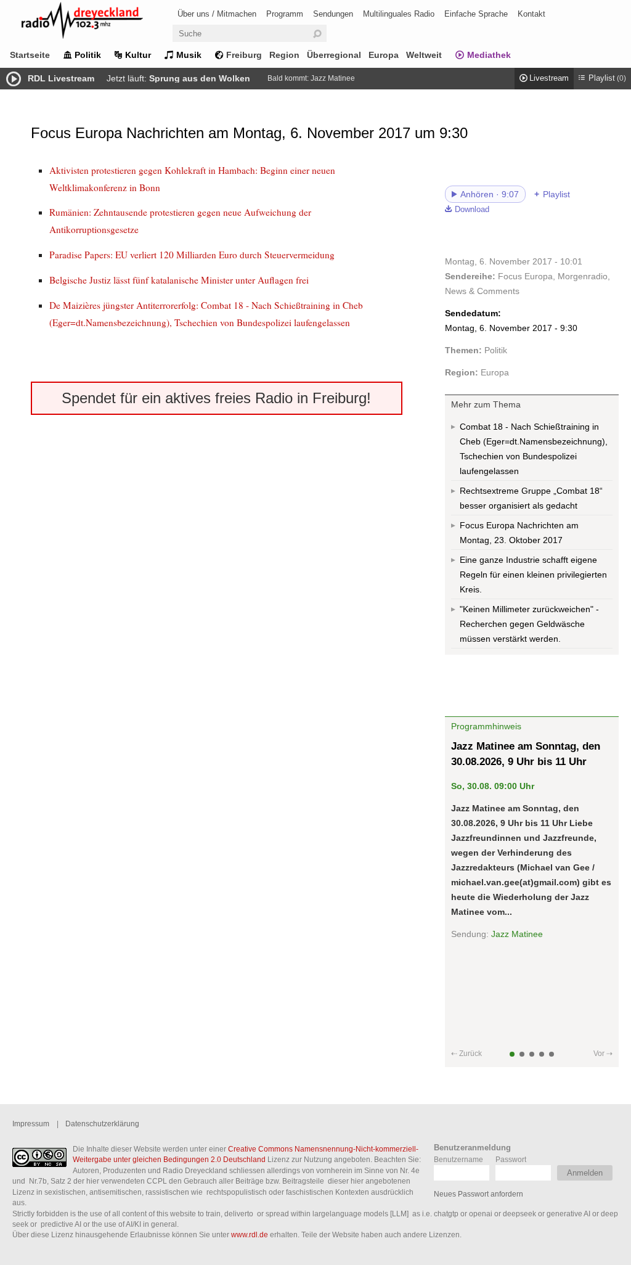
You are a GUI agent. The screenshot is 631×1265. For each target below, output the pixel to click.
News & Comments (482, 291)
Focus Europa (525, 276)
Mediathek (489, 55)
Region (284, 55)
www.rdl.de (249, 1234)
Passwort (510, 1159)
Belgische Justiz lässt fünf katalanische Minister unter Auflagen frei (179, 280)
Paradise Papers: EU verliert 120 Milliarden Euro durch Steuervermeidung (192, 254)
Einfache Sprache (476, 13)
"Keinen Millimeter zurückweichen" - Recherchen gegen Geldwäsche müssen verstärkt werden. (529, 624)
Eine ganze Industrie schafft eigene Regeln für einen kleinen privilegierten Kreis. (533, 574)
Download (472, 209)
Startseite (30, 55)
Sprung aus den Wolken (199, 78)
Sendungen (333, 13)
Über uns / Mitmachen (216, 13)
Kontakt (531, 13)
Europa (383, 55)
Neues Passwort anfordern (478, 1194)
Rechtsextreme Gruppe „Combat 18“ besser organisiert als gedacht (531, 498)
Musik (189, 55)
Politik (88, 55)
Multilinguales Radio (398, 13)
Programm (284, 13)
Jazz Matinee (333, 78)
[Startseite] (99, 22)
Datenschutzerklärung (102, 1124)
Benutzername (458, 1159)
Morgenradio (583, 276)
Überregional (334, 55)
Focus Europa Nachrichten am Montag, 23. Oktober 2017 (519, 532)
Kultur (138, 55)
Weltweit (424, 55)
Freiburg (244, 55)
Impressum (30, 1124)
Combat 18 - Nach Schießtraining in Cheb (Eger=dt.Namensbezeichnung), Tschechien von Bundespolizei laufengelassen (534, 449)
